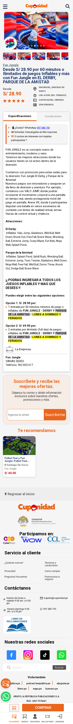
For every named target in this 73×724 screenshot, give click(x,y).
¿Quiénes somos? (13, 563)
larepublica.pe (12, 683)
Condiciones (53, 116)
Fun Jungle (11, 65)
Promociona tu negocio (52, 578)
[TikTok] (45, 655)
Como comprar (52, 571)
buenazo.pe (51, 688)
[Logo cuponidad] (36, 6)
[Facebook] (11, 655)
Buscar (59, 667)
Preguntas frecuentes (15, 576)
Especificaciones (19, 116)
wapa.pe (37, 688)
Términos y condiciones (51, 564)
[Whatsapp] (61, 655)
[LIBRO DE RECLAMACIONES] (17, 625)
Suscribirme (55, 414)
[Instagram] (28, 655)
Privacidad (9, 571)
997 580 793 (43, 127)
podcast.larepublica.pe (38, 683)
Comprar (43, 707)
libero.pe (22, 688)
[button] (29, 46)
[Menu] (7, 6)
